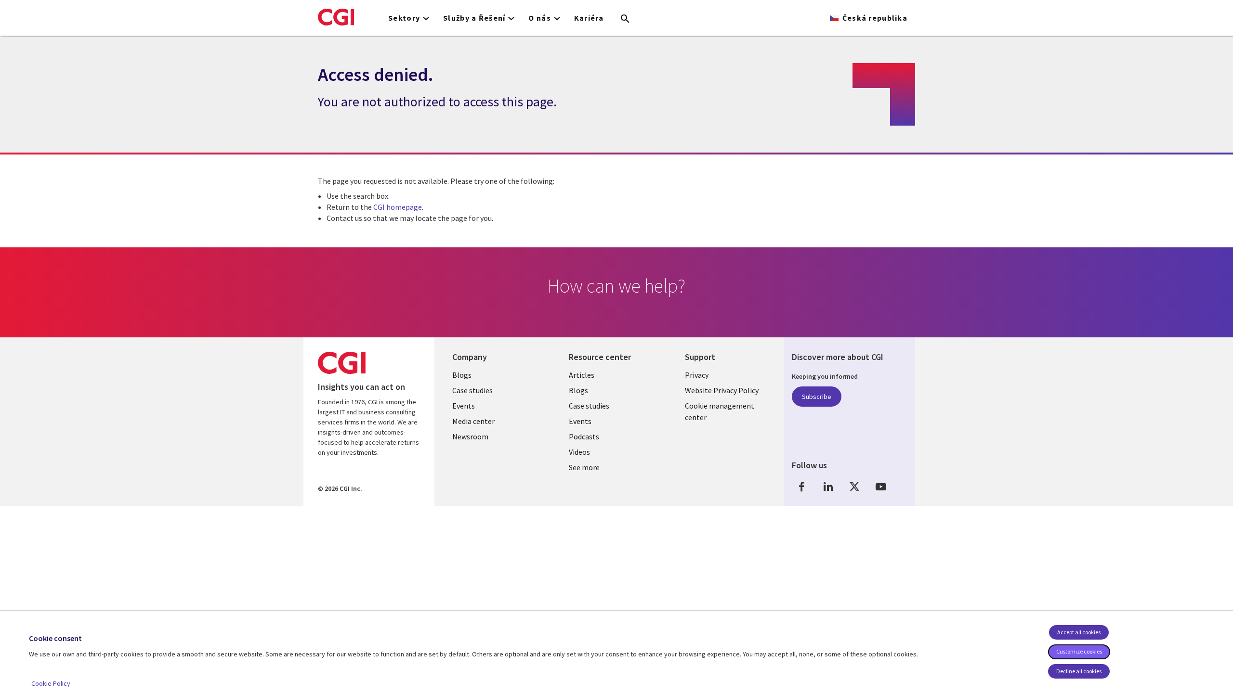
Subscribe (816, 396)
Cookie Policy (50, 683)
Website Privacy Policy (722, 390)
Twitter (854, 486)
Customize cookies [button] (1079, 651)
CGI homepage (397, 207)
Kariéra (589, 18)
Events (463, 406)
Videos (579, 452)
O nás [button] (539, 18)
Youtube (881, 486)
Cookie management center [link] (719, 411)
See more (584, 467)
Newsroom (470, 436)
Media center (473, 421)
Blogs (462, 375)
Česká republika (874, 18)
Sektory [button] (404, 18)
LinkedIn (828, 486)
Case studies (472, 390)
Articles (581, 375)
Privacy (696, 375)
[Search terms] (625, 19)
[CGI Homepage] (336, 17)
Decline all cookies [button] (1079, 671)
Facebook (801, 486)
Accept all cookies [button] (1079, 632)
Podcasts (584, 436)
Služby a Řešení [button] (474, 18)
